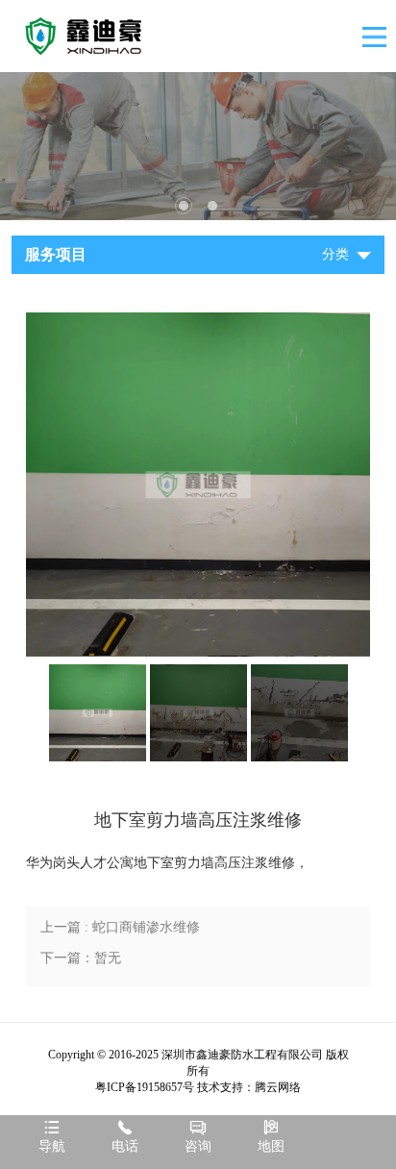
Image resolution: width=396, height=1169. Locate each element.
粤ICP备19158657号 (144, 1087)
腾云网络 (278, 1087)
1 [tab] (183, 206)
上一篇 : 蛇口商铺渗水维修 (120, 927)
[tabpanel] (198, 146)
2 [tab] (212, 206)
